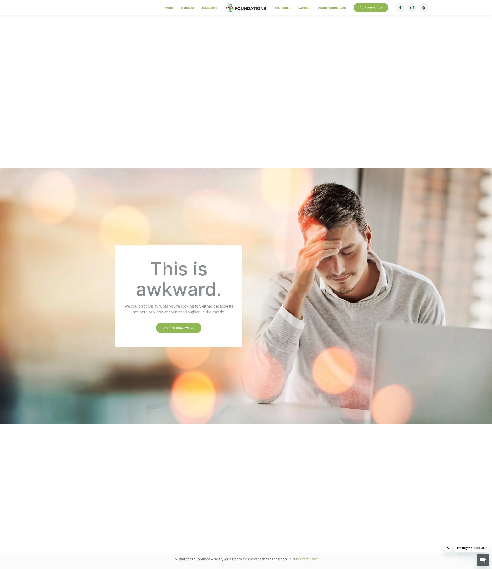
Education (209, 8)
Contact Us (373, 7)
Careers (304, 8)
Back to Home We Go (179, 327)
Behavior (187, 8)
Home (169, 8)
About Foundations (332, 8)
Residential (283, 8)
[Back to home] (246, 7)
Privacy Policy (308, 559)
